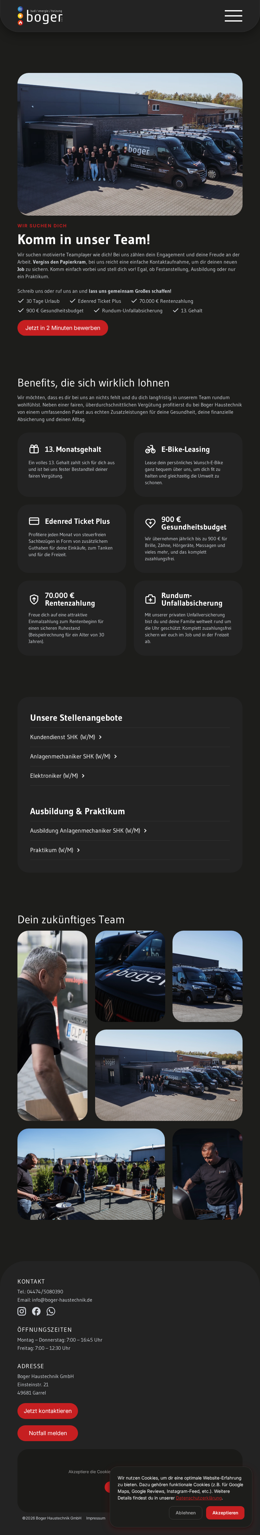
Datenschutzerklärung (199, 1497)
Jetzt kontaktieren (48, 1411)
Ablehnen (186, 1512)
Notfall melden (48, 1433)
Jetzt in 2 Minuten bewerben (62, 327)
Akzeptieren (225, 1512)
